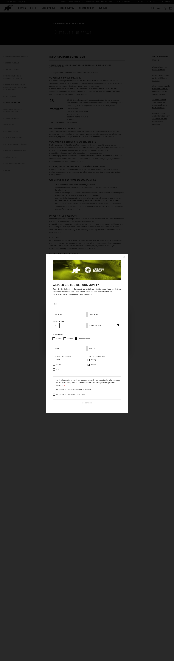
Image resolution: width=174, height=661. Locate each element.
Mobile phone (58, 321)
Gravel (58, 364)
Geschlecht (58, 334)
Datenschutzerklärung (89, 380)
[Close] (123, 257)
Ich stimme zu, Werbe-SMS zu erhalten (70, 394)
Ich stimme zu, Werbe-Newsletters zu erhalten (73, 390)
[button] (69, 348)
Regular (93, 364)
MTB (57, 369)
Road (58, 360)
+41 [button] (55, 325)
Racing (93, 360)
